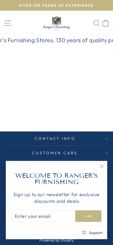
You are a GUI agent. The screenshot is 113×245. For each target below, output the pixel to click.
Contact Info (55, 138)
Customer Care (55, 153)
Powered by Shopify (56, 240)
